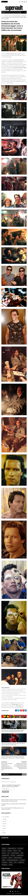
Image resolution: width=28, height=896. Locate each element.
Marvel (10, 857)
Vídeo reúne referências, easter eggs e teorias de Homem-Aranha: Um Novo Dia (13, 744)
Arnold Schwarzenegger (20, 67)
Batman (4, 848)
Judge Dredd (20, 855)
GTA (19, 850)
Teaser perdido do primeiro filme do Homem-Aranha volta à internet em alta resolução (13, 800)
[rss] (19, 2)
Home (2, 15)
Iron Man (13, 855)
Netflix (3, 860)
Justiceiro (4, 857)
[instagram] (22, 2)
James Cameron (19, 60)
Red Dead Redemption (12, 860)
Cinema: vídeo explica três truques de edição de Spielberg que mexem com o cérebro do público (12, 757)
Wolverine (4, 864)
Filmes (6, 15)
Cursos (4, 819)
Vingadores (21, 862)
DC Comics (20, 848)
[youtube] (26, 2)
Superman (4, 862)
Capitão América (12, 848)
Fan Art (4, 821)
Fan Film (5, 823)
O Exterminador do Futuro (13, 53)
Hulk (22, 853)
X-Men (10, 864)
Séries (4, 832)
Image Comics (5, 855)
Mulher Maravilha (17, 857)
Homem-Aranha (14, 853)
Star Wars (22, 860)
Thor (15, 862)
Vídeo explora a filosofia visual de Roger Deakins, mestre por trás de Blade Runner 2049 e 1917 (12, 731)
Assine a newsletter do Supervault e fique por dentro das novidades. (11, 785)
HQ (3, 830)
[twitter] (24, 2)
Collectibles (6, 816)
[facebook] (10, 891)
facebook (24, 774)
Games (4, 828)
